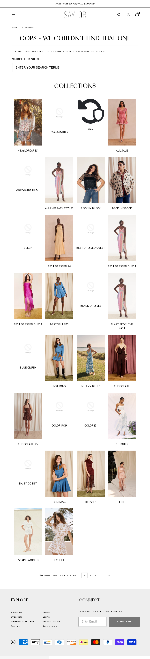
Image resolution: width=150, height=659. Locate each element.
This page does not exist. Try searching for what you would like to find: (58, 51)
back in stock (122, 208)
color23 (91, 425)
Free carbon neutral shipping (75, 3)
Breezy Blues (90, 386)
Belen (28, 247)
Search (47, 616)
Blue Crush (28, 367)
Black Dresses (90, 305)
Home (14, 27)
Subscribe (124, 621)
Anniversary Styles (59, 208)
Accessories (59, 131)
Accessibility (50, 626)
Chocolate (122, 386)
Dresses (90, 502)
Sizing (46, 612)
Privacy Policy (51, 621)
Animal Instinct (28, 189)
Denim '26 (59, 502)
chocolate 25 (28, 444)
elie (122, 502)
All (90, 128)
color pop (59, 425)
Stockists (17, 616)
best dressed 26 (59, 266)
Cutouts (122, 444)
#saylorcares (28, 150)
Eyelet (59, 560)
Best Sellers (59, 324)
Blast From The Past (121, 326)
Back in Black (91, 208)
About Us (16, 612)
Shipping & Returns (22, 621)
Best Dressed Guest (90, 247)
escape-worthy (28, 560)
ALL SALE (122, 150)
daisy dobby (28, 483)
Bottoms (59, 386)
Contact (15, 626)
